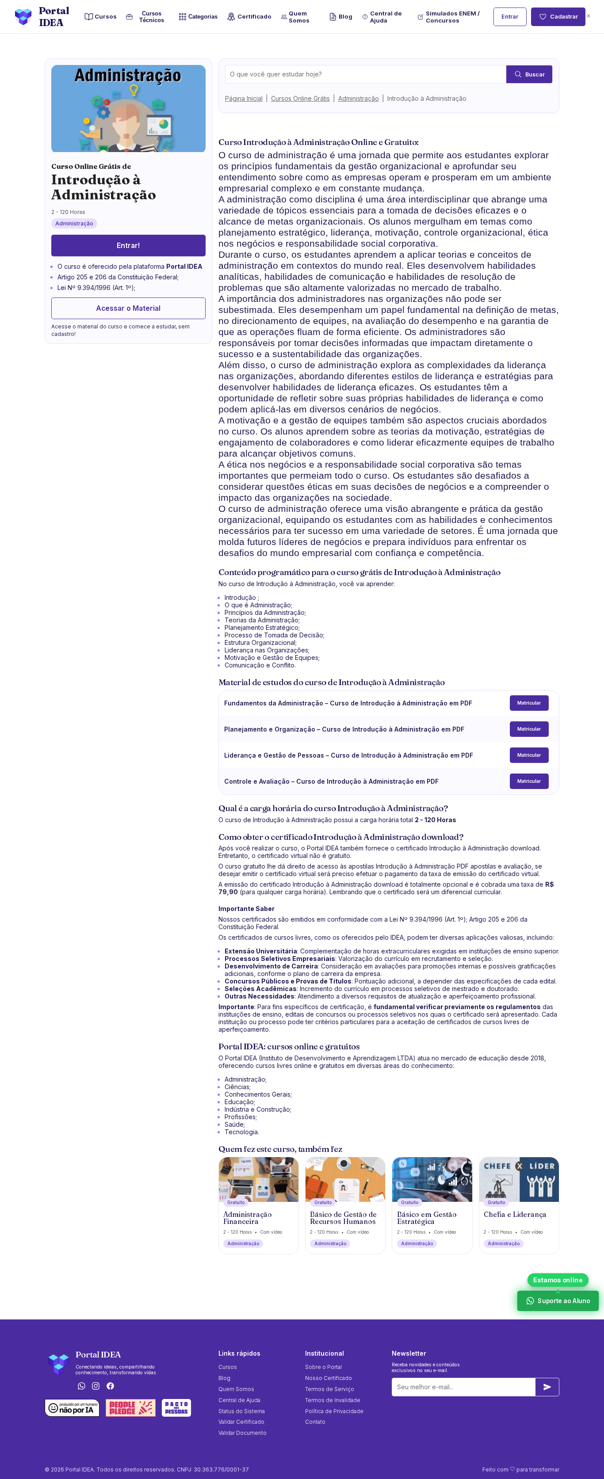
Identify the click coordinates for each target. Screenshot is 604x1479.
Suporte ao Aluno (563, 1300)
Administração (358, 98)
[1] (547, 1387)
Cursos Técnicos (151, 16)
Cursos (106, 16)
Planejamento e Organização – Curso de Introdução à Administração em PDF (344, 729)
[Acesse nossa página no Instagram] (96, 1386)
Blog (345, 16)
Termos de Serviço (329, 1389)
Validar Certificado (241, 1421)
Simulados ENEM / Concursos (453, 17)
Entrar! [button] (128, 245)
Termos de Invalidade (332, 1400)
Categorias (203, 16)
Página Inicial (244, 98)
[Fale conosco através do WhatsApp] (81, 1386)
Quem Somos (299, 17)
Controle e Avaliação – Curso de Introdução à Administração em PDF (331, 781)
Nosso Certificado (328, 1378)
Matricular (529, 703)
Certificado (254, 16)
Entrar (509, 16)
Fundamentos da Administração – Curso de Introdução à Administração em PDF (348, 703)
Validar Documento (242, 1432)
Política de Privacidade (334, 1411)
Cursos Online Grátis (300, 98)
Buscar (535, 74)
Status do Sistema (241, 1411)
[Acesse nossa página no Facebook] (110, 1386)
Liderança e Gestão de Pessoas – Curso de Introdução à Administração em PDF (348, 755)
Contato (315, 1421)
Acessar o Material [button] (128, 308)
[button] (588, 16)
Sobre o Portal (323, 1367)
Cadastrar (564, 16)
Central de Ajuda (386, 17)
